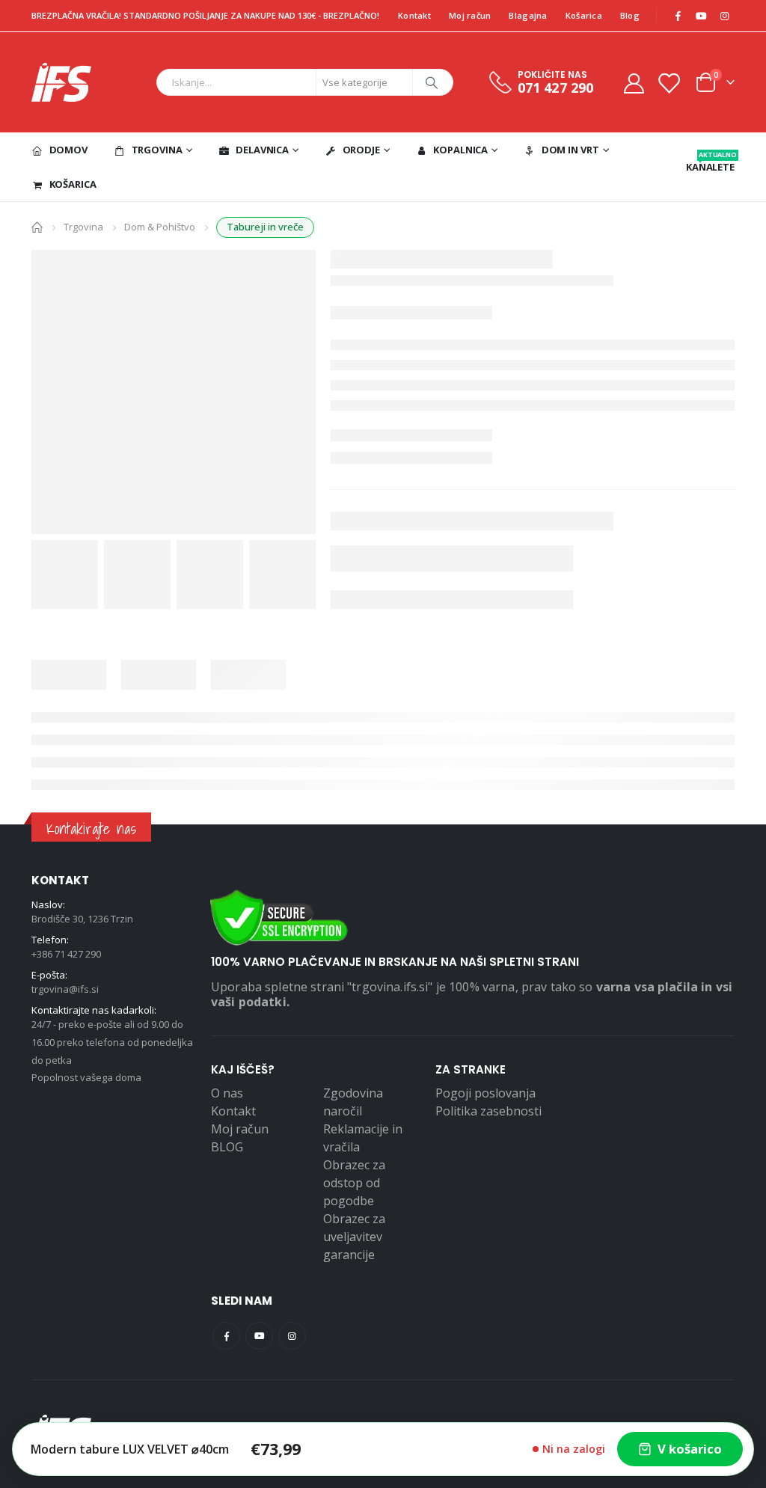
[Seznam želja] (669, 83)
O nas (227, 1093)
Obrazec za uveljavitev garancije (354, 1236)
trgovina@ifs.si (65, 989)
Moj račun (470, 15)
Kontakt (414, 15)
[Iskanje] (432, 82)
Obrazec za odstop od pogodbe (354, 1183)
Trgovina (157, 149)
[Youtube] (701, 15)
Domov (68, 149)
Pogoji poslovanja (485, 1093)
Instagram (292, 1336)
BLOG (227, 1147)
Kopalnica (460, 149)
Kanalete (710, 162)
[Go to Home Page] (37, 226)
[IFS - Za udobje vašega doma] (61, 82)
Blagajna (528, 15)
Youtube (259, 1336)
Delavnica (262, 149)
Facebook (226, 1336)
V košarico (690, 1448)
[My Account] (634, 83)
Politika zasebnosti (488, 1111)
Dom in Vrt (570, 149)
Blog (630, 15)
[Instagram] (724, 15)
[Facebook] (677, 15)
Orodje (361, 149)
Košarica (584, 15)
